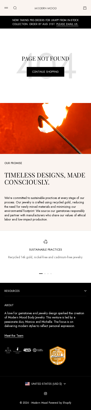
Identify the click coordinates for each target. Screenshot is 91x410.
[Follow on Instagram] (45, 393)
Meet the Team (13, 335)
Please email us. (67, 24)
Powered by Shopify (60, 403)
